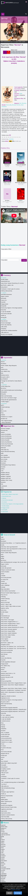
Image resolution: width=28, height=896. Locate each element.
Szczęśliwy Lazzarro (6, 769)
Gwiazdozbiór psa (5, 281)
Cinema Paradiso (5, 571)
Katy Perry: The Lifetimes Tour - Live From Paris (12, 646)
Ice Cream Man (4, 640)
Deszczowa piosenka (6, 577)
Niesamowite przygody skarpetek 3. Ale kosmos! (13, 711)
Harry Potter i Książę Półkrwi (8, 631)
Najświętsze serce (5, 698)
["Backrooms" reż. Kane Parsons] (20, 176)
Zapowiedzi (7, 358)
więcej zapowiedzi (6, 422)
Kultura (2, 468)
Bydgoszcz (3, 828)
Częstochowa (4, 833)
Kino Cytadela (4, 455)
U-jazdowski (4, 486)
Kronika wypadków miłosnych (8, 662)
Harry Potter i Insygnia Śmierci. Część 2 (10, 623)
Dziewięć (3, 587)
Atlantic (3, 432)
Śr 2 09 (18, 52)
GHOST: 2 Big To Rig (6, 604)
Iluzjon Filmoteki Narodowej (8, 451)
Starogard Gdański (5, 868)
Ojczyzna (3, 730)
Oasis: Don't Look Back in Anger (9, 397)
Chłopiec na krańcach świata (8, 570)
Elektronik (3, 447)
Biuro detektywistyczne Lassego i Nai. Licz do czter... (14, 562)
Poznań (3, 857)
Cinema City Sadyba (6, 445)
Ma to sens (3, 411)
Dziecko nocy (4, 369)
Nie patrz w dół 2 (5, 377)
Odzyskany (3, 328)
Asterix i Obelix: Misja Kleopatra (9, 365)
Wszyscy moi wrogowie (6, 334)
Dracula (3, 581)
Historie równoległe (6, 323)
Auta (2, 367)
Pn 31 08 (12, 52)
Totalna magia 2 (5, 401)
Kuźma (2, 669)
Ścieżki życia (4, 755)
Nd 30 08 (8, 52)
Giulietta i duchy (5, 608)
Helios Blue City (5, 449)
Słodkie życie (4, 770)
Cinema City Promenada (7, 444)
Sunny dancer (4, 287)
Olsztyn (3, 854)
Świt (2, 484)
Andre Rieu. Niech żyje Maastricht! (9, 547)
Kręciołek (3, 302)
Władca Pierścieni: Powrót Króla (8, 807)
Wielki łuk (3, 797)
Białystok (3, 825)
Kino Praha (3, 461)
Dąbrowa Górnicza (5, 834)
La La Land (3, 671)
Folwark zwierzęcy (5, 407)
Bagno (2, 556)
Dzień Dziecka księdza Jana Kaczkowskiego (11, 390)
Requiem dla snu (5, 753)
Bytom (2, 830)
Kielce (2, 847)
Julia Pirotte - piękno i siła (7, 285)
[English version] (26, 1)
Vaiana (2, 790)
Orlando (3, 414)
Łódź (2, 852)
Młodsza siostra (5, 375)
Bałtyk (2, 558)
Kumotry (3, 667)
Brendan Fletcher (16, 105)
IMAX (2, 453)
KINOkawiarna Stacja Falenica (8, 465)
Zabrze (2, 880)
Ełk (1, 838)
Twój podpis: (4, 260)
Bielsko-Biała (4, 826)
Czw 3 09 (21, 52)
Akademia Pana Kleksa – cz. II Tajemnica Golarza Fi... (14, 543)
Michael (3, 679)
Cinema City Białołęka (6, 438)
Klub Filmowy (4, 654)
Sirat (2, 759)
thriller (20, 93)
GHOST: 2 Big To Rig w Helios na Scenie (11, 606)
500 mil (2, 361)
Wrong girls (7, 164)
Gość (2, 614)
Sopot (2, 865)
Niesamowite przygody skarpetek (9, 707)
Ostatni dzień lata (5, 734)
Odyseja (4, 498)
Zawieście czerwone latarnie (8, 815)
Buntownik (3, 298)
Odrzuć (9, 893)
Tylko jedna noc (5, 332)
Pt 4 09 (24, 52)
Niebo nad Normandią (6, 396)
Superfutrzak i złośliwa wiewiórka (9, 330)
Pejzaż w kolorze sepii (6, 740)
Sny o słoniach (4, 761)
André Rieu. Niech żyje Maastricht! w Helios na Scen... (14, 548)
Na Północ (3, 694)
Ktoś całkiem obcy (5, 371)
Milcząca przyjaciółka (6, 681)
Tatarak (3, 774)
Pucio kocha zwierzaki (6, 313)
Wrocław (3, 878)
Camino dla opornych (6, 568)
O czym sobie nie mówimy (7, 717)
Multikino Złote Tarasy (6, 480)
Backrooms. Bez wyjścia (20, 182)
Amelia (2, 545)
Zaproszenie (4, 811)
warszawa (12, 2)
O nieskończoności (5, 721)
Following (3, 596)
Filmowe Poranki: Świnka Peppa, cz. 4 (10, 593)
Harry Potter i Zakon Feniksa (8, 635)
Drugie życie (4, 583)
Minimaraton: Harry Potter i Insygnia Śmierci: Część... (14, 683)
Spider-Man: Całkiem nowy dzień (10, 494)
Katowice (3, 846)
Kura (2, 409)
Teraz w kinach (9, 535)
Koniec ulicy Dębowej (21, 164)
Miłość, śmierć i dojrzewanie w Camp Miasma (12, 692)
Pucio (2, 749)
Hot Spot (7, 200)
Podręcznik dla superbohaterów (9, 399)
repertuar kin (7, 41)
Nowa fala (3, 309)
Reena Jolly (8, 105)
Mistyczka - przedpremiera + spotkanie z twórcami (13, 690)
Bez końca (3, 388)
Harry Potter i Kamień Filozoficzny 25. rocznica (12, 283)
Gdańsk (3, 839)
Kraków (3, 849)
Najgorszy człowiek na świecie (8, 696)
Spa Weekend (4, 379)
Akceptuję (17, 893)
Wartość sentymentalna (7, 795)
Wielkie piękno (4, 799)
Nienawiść (3, 705)
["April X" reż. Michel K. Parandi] (20, 193)
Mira (2, 373)
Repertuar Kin (8, 426)
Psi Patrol (4, 502)
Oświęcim (3, 855)
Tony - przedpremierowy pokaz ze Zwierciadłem (13, 782)
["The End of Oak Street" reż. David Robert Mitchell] (20, 158)
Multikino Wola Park (6, 478)
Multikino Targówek (6, 476)
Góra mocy (3, 610)
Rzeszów (3, 864)
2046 (2, 537)
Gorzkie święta (4, 279)
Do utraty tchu (4, 579)
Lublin (2, 851)
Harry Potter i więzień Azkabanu (9, 633)
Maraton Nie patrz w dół (7, 677)
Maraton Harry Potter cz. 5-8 (8, 673)
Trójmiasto (3, 873)
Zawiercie (3, 881)
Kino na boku (4, 459)
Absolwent (3, 363)
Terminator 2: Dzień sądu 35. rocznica (10, 289)
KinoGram (3, 463)
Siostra (2, 757)
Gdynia (2, 841)
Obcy (2, 413)
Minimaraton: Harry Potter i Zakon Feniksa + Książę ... (14, 688)
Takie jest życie (4, 772)
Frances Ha (3, 300)
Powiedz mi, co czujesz (6, 416)
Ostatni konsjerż (5, 736)
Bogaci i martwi (7, 182)
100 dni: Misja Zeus (5, 386)
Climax (2, 573)
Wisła (2, 488)
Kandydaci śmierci (5, 644)
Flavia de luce (4, 321)
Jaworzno (3, 844)
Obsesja (3, 724)
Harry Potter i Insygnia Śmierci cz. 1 (9, 621)
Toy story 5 (4, 784)
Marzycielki (3, 306)
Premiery (7, 275)
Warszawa (3, 875)
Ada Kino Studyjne (5, 428)
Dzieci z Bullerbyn (5, 585)
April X (20, 200)
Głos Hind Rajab (5, 617)
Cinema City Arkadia (6, 434)
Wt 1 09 (15, 52)
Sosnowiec (3, 867)
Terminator (3, 776)
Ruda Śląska (4, 860)
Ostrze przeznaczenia (6, 738)
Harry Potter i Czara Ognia (7, 619)
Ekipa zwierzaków (5, 589)
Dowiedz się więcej (15, 889)
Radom (2, 859)
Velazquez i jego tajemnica (7, 792)
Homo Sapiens (4, 639)
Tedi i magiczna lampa (6, 420)
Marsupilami (4, 392)
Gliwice (2, 843)
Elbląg (2, 836)
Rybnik (2, 862)
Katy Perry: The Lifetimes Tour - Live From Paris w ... (14, 648)
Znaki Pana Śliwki (5, 816)
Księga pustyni (4, 304)
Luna (2, 470)
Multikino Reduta (5, 474)
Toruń (2, 872)
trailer (20, 41)
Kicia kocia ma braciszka (7, 650)
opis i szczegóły (14, 41)
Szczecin (3, 870)
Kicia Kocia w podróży (6, 652)
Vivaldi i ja (3, 315)
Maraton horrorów (5, 675)
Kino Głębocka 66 (5, 457)
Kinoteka (3, 467)
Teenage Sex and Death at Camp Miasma (11, 381)
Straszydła (4, 509)
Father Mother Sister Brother (8, 591)
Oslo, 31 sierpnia (5, 732)
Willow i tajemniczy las (6, 801)
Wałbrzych (3, 877)
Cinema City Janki (5, 440)
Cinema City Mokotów (6, 442)
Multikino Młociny (5, 472)
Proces (2, 744)
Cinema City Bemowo (6, 436)
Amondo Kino (4, 430)
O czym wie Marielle (6, 311)
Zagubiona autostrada (6, 809)
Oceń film (11, 139)
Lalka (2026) (4, 326)
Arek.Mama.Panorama (6, 294)
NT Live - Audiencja (5, 715)
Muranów (3, 482)
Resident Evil (4, 418)
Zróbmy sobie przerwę (6, 291)
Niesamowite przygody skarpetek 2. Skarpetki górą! (13, 709)
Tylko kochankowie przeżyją (8, 788)
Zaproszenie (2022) (5, 813)
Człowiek (3, 575)
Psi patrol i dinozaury (6, 747)
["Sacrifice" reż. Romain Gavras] (7, 176)
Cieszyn (3, 831)
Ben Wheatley (8, 21)
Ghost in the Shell (5, 602)
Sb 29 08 (5, 52)
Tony (2, 382)
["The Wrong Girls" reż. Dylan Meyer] (7, 158)
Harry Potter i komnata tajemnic (9, 629)
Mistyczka (3, 394)
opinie (23, 41)
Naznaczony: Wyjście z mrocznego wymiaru (11, 308)
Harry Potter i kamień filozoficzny (9, 625)
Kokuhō (3, 656)
